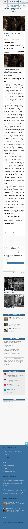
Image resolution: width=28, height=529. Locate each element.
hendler (20, 220)
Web (19, 247)
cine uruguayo (9, 220)
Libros (4, 467)
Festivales (5, 462)
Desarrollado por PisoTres (14, 526)
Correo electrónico (13, 248)
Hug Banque (6, 349)
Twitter (21, 272)
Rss (24, 272)
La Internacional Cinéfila (9, 471)
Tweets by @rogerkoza (8, 401)
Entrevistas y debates (8, 465)
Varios (4, 470)
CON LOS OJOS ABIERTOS (14, 2)
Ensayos (5, 464)
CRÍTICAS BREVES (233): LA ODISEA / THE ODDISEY (12, 359)
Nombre (6, 247)
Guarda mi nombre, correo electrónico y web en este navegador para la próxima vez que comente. (13, 255)
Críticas (12, 38)
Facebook (19, 272)
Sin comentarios (15, 39)
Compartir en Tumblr (13, 42)
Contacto (5, 473)
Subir (26, 443)
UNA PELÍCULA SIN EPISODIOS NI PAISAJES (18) (11, 350)
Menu (14, 12)
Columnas (5, 468)
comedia (16, 220)
